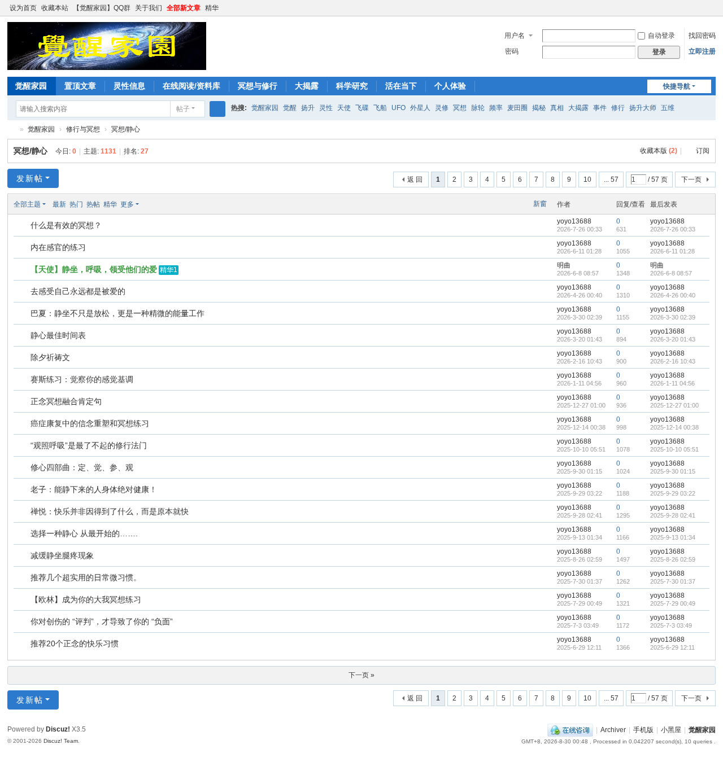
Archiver (613, 730)
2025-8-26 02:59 (672, 559)
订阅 (702, 151)
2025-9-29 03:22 (672, 493)
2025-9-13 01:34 (672, 537)
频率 (496, 108)
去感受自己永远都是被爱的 (78, 291)
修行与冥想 (83, 129)
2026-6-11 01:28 (672, 251)
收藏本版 (658, 151)
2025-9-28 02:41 (672, 515)
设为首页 (23, 8)
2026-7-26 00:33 (672, 229)
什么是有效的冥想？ (66, 225)
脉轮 (478, 108)
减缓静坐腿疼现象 (62, 555)
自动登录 (661, 36)
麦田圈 (517, 108)
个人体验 (450, 85)
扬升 (308, 108)
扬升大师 (642, 108)
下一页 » (361, 675)
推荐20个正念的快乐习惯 (75, 643)
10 (587, 179)
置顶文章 (80, 85)
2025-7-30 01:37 (672, 581)
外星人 (420, 108)
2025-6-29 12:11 (672, 647)
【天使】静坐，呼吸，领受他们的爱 (94, 269)
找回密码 (702, 36)
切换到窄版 (710, 12)
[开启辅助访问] (700, 8)
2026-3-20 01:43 (672, 339)
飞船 (380, 108)
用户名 (514, 36)
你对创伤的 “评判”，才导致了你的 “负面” (102, 621)
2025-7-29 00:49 (672, 603)
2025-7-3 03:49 (671, 625)
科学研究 (352, 85)
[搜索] (217, 109)
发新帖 (29, 178)
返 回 (415, 179)
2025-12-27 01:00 (674, 405)
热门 (76, 204)
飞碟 (362, 108)
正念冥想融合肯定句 (66, 401)
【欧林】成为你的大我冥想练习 (86, 599)
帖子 (183, 109)
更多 (127, 204)
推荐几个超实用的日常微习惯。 (86, 577)
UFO (398, 108)
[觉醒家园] (106, 46)
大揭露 (307, 85)
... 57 (611, 179)
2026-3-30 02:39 (672, 317)
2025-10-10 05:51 (674, 449)
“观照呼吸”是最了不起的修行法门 (89, 445)
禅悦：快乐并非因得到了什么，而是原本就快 (110, 511)
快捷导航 (676, 86)
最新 (59, 204)
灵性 (326, 108)
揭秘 (539, 108)
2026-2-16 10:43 (672, 361)
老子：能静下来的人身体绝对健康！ (94, 489)
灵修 (441, 108)
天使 (344, 108)
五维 (667, 108)
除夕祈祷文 (50, 357)
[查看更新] (149, 204)
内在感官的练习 (58, 247)
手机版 (643, 730)
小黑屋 (671, 730)
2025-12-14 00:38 (674, 427)
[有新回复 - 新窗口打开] (22, 226)
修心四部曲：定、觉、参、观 (82, 467)
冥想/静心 (125, 129)
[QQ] (570, 730)
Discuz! (58, 729)
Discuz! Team (60, 741)
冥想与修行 (257, 85)
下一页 (691, 179)
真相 (557, 108)
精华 (212, 8)
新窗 (540, 204)
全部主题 (27, 204)
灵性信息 (129, 85)
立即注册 (702, 51)
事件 (600, 108)
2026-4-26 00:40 (672, 295)
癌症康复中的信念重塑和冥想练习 (90, 423)
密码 (512, 51)
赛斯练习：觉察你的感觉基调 (82, 379)
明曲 (563, 265)
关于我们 (148, 8)
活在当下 (401, 85)
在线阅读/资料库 (191, 85)
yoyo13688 (574, 221)
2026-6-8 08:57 (671, 273)
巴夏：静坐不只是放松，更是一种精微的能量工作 (117, 313)
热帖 (93, 204)
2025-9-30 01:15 (672, 471)
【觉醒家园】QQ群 (101, 8)
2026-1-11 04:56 (672, 383)
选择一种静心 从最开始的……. (84, 533)
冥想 (460, 108)
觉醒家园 (31, 85)
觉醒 (290, 108)
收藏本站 (54, 8)
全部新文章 (184, 8)
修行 (618, 108)
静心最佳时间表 (58, 335)
